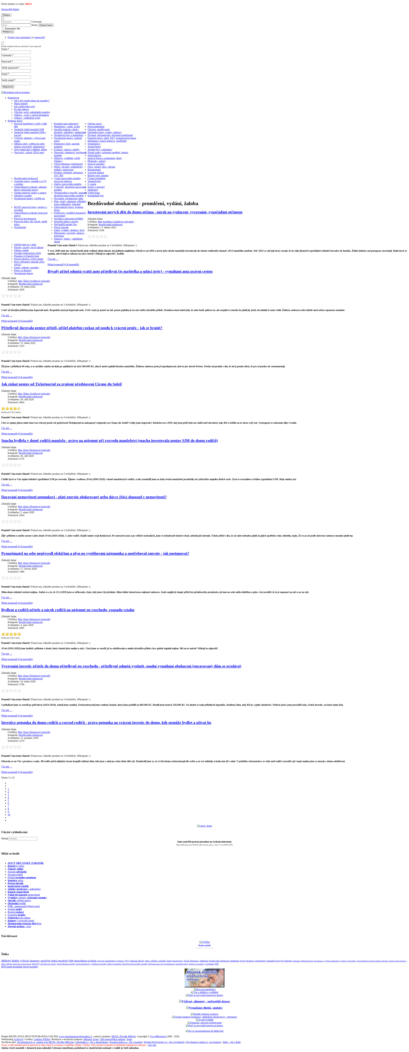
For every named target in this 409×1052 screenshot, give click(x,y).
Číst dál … (53, 259)
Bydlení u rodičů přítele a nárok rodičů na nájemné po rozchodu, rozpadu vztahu (67, 610)
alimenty (35, 960)
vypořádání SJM (211, 964)
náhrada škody (137, 961)
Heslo (34, 25)
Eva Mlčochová (158, 1036)
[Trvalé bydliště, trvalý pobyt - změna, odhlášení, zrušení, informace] (204, 1019)
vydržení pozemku (99, 964)
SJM (70, 960)
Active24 (18, 1039)
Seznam (17, 871)
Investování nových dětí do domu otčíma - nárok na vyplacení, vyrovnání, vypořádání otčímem (165, 212)
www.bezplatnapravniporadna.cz (75, 1036)
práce (15, 880)
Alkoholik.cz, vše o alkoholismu (91, 1042)
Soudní (15, 909)
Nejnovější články (10, 9)
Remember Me (12, 28)
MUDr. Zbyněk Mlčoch (124, 1036)
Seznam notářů (15, 874)
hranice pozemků (196, 964)
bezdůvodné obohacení (219, 961)
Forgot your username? (20, 37)
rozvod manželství (106, 960)
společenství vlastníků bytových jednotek (273, 961)
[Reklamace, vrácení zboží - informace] (204, 995)
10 (9, 814)
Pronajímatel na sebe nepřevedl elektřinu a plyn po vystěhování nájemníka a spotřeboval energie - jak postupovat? (95, 553)
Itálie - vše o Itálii (231, 1042)
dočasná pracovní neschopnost (161, 964)
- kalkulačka (24, 889)
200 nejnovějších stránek (112, 1039)
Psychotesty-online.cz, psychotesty (203, 1042)
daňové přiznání (114, 964)
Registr (16, 912)
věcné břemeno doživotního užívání (372, 961)
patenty (27, 897)
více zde (152, 1045)
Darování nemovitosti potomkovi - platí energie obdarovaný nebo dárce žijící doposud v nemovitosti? (84, 497)
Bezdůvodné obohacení (111, 224)
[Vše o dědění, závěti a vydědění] (204, 992)
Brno (25, 923)
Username (36, 21)
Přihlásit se (8, 32)
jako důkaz (19, 917)
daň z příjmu (151, 961)
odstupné (297, 961)
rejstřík (18, 886)
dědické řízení (307, 961)
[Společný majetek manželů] (204, 986)
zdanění (162, 961)
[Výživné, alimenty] (204, 1001)
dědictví (6, 960)
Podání (22, 877)
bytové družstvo (247, 961)
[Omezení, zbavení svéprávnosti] (205, 1022)
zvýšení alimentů (331, 961)
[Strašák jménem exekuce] (204, 1014)
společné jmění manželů (54, 960)
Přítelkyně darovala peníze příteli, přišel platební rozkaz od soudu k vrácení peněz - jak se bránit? (81, 328)
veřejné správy (19, 900)
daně (169, 961)
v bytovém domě (21, 920)
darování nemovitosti (22, 964)
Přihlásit (6, 15)
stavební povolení (48, 964)
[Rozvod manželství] (205, 989)
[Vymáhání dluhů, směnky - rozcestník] (204, 1007)
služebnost (234, 961)
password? (39, 37)
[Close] (2, 18)
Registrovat (8, 87)
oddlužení (204, 961)
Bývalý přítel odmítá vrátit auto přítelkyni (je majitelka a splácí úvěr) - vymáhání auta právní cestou (130, 271)
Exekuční (17, 915)
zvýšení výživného (348, 961)
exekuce (120, 960)
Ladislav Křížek (42, 1039)
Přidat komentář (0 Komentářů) (63, 264)
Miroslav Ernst (91, 1039)
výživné (24, 960)
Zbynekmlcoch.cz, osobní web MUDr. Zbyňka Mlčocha (45, 1042)
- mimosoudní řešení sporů (24, 906)
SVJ (127, 960)
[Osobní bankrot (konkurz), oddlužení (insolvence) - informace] (204, 1017)
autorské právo (181, 964)
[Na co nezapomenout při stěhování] (204, 1031)
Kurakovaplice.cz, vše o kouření (126, 1042)
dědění (15, 960)
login (129, 1039)
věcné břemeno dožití (66, 964)
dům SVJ (36, 964)
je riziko (16, 866)
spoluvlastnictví (83, 964)
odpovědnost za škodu (85, 960)
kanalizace (318, 961)
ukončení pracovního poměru (135, 964)
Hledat (4, 838)
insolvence (177, 961)
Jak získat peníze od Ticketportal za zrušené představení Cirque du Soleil (61, 384)
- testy (19, 926)
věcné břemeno (191, 961)
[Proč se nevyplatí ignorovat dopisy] (204, 1025)
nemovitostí (24, 894)
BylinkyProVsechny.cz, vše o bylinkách (164, 1042)
